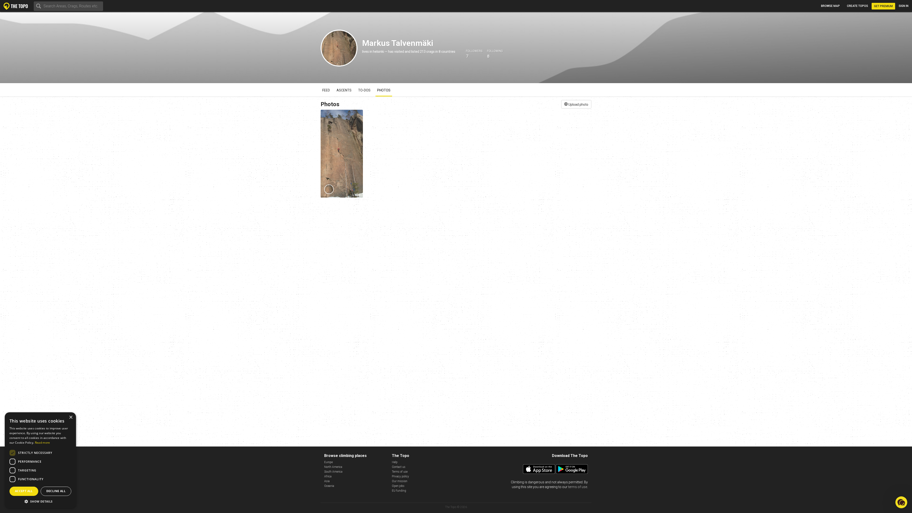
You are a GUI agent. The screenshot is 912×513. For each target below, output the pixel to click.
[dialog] (40, 460)
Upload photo (578, 104)
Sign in (903, 6)
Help (395, 462)
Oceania (329, 486)
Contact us (398, 467)
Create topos (857, 6)
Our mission (399, 481)
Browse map (830, 6)
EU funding (399, 490)
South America (333, 471)
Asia (327, 481)
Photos (383, 90)
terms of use (577, 487)
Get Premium (883, 6)
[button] (40, 501)
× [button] (70, 417)
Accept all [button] (24, 491)
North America (333, 467)
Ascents (344, 90)
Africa (328, 476)
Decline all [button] (56, 491)
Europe (328, 462)
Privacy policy (400, 476)
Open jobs (398, 486)
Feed (326, 90)
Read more (42, 443)
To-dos (364, 90)
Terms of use (400, 471)
